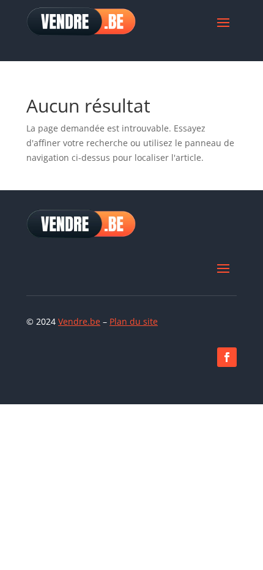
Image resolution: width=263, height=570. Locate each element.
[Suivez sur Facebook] (227, 357)
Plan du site (133, 321)
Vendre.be (79, 321)
